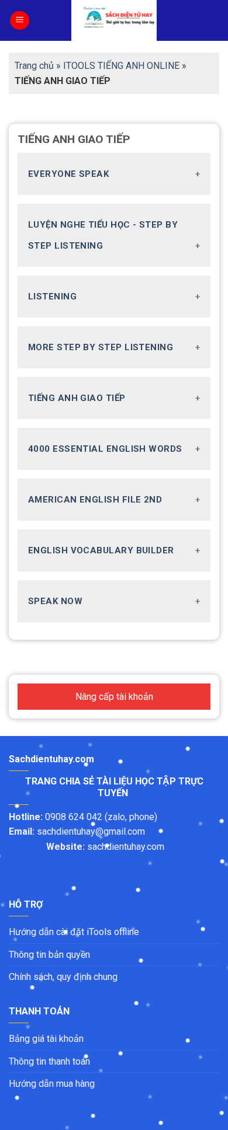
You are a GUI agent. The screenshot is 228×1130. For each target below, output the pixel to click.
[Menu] (19, 20)
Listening (52, 296)
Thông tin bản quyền (50, 954)
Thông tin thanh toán (49, 1061)
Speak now (55, 601)
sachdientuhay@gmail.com (92, 831)
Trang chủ (34, 65)
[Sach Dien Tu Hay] (114, 20)
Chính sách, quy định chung (63, 976)
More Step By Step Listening (100, 347)
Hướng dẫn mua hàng (52, 1083)
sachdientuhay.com (125, 846)
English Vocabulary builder (101, 550)
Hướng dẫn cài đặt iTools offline (74, 931)
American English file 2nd (95, 499)
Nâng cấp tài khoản (114, 696)
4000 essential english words (105, 449)
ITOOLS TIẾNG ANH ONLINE (121, 65)
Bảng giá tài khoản (46, 1038)
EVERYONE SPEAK (68, 174)
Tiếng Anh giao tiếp (77, 398)
